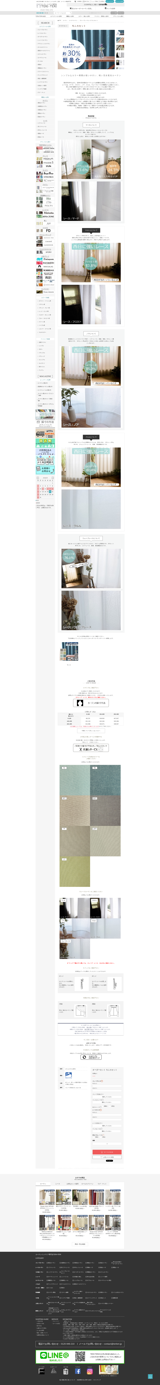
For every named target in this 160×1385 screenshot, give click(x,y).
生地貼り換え (77, 1276)
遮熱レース (41, 133)
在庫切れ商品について (43, 1335)
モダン (40, 349)
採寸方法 (39, 1326)
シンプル (41, 345)
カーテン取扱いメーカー (106, 1303)
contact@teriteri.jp (113, 1344)
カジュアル (42, 359)
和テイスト (42, 366)
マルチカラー (42, 332)
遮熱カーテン (41, 113)
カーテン (65, 20)
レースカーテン (42, 33)
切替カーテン (103, 1292)
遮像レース (90, 1267)
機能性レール (51, 1280)
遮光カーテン (41, 102)
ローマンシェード (53, 1276)
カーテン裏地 (51, 1292)
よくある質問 (40, 1330)
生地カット (103, 1298)
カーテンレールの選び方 (44, 390)
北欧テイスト (42, 342)
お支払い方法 (40, 1323)
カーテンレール (42, 57)
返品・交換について (42, 1332)
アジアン (41, 370)
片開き (113, 1106)
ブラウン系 (42, 304)
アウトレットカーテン (44, 43)
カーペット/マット (92, 1298)
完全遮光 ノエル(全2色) (80, 1206)
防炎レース (41, 137)
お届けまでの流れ (41, 1328)
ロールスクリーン (43, 47)
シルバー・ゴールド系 (45, 329)
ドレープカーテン (43, 29)
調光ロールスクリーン (44, 50)
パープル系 (42, 325)
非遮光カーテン (42, 110)
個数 (93, 1140)
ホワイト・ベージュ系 (45, 301)
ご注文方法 (40, 1321)
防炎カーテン (41, 116)
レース (58, 1184)
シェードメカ (64, 1276)
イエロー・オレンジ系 (45, 315)
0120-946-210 (67, 1344)
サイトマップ (97, 1380)
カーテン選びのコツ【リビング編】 (46, 394)
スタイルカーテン (92, 1292)
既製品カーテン (42, 68)
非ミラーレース (42, 126)
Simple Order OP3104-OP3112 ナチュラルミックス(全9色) (96, 1233)
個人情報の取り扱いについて (67, 1380)
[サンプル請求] (42, 1373)
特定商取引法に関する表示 (84, 1380)
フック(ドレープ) (97, 1100)
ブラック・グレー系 (44, 308)
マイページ (56, 1321)
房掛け (40, 64)
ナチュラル (42, 352)
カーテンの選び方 (43, 383)
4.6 (46, 13)
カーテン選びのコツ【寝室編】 (45, 399)
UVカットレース (42, 130)
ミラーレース (41, 123)
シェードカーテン (43, 40)
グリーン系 (42, 321)
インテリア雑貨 (42, 89)
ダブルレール (121, 12)
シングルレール (78, 1280)
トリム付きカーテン (118, 1292)
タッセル (40, 61)
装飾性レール (64, 1280)
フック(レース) (96, 1129)
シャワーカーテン (43, 82)
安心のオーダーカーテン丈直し (82, 8)
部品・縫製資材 (42, 78)
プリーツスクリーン (43, 71)
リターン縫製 (64, 1292)
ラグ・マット (41, 92)
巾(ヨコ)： (95, 1083)
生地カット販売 (42, 85)
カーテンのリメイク (92, 1311)
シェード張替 (114, 12)
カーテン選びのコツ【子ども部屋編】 (46, 405)
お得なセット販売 (73, 1184)
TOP (60, 20)
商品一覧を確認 (80, 1244)
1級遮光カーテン (42, 106)
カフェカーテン (42, 54)
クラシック (42, 356)
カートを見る (56, 1323)
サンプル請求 (110, 8)
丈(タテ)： (95, 1088)
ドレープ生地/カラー (98, 1094)
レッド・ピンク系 (44, 311)
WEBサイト (113, 1375)
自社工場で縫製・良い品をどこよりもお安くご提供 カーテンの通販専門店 (53, 1)
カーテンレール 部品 (105, 1280)
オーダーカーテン (73, 20)
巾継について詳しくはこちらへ (91, 730)
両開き (106, 1106)
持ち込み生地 (90, 1276)
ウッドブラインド (43, 75)
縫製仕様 (115, 1298)
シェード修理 (103, 1276)
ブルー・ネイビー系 (44, 318)
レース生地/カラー (97, 1123)
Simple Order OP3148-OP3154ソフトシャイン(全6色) (47, 1208)
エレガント (42, 363)
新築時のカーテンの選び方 (45, 386)
